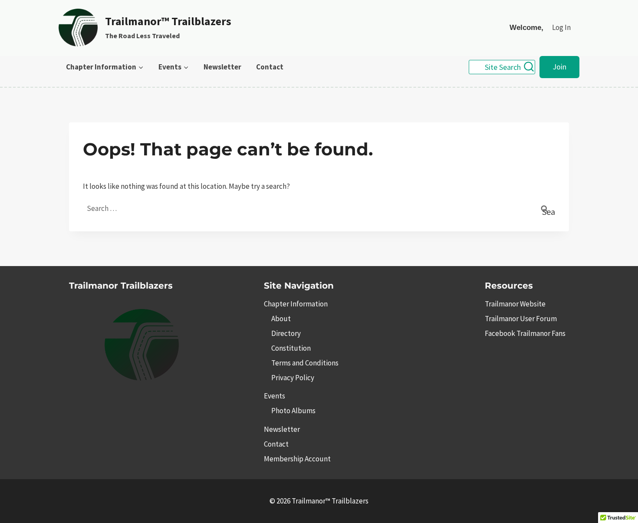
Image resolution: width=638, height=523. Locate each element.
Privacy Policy (292, 377)
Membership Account (297, 459)
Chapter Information (296, 304)
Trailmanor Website (515, 304)
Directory (286, 333)
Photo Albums (293, 410)
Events (274, 396)
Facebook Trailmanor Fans (525, 333)
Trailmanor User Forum (521, 318)
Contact (269, 67)
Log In (561, 27)
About (281, 318)
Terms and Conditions (305, 363)
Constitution (291, 348)
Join (559, 67)
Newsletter (222, 67)
